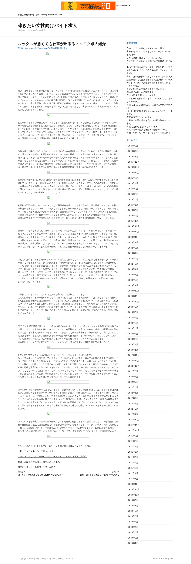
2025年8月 (133, 183)
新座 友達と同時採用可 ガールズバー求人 (39, 461)
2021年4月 (133, 462)
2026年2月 (133, 151)
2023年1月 (133, 350)
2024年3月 (133, 274)
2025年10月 (133, 172)
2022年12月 (133, 355)
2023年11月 (133, 296)
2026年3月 (133, 146)
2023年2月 (133, 344)
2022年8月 (133, 376)
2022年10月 (133, 366)
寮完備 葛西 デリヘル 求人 (139, 117)
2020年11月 (133, 489)
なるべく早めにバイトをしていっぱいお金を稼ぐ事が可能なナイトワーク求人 (54, 446)
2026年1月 (133, 156)
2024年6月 (133, 258)
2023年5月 (133, 328)
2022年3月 (133, 403)
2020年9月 (133, 500)
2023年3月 (133, 339)
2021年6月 (133, 452)
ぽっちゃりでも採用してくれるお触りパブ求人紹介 (40, 473)
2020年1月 (133, 543)
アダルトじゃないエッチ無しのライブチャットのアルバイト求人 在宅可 (52, 456)
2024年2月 (133, 280)
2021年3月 (133, 468)
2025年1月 (133, 221)
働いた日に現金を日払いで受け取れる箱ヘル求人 (149, 67)
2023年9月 (133, 307)
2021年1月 (133, 478)
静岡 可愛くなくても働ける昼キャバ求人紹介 (148, 133)
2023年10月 (133, 301)
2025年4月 (133, 205)
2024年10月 (133, 237)
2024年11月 (133, 231)
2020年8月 (133, 505)
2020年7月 (133, 511)
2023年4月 (133, 333)
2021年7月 (133, 446)
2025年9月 (133, 178)
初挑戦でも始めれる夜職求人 (140, 92)
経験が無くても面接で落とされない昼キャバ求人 (149, 79)
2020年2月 (133, 538)
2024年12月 (133, 226)
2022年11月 (133, 360)
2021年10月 (133, 430)
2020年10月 (133, 495)
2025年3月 (133, 210)
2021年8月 (133, 441)
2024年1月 (133, 285)
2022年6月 (133, 387)
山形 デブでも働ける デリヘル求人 (35, 451)
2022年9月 (133, 371)
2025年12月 (133, 162)
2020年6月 (133, 516)
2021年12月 (133, 419)
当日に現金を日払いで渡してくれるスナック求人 (149, 76)
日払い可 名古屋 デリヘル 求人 (141, 95)
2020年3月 (133, 532)
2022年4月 (133, 398)
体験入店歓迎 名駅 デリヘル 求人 (142, 126)
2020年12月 (133, 484)
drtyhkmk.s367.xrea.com (36, 48)
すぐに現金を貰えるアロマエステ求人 (144, 58)
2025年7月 (133, 189)
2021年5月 (133, 457)
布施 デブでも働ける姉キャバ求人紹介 (145, 48)
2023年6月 (133, 323)
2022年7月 (133, 382)
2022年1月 (133, 414)
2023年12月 (133, 291)
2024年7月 (133, 253)
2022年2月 (133, 409)
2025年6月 (133, 194)
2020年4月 (133, 527)
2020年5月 (133, 521)
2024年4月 (133, 269)
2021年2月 (133, 473)
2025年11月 (133, 167)
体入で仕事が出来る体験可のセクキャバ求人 (147, 130)
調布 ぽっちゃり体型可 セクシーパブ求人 (99, 473)
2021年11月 (133, 425)
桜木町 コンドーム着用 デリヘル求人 (37, 467)
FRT (171, 558)
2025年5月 (133, 199)
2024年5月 (133, 264)
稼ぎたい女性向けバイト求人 (47, 25)
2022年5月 (133, 393)
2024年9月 (133, 242)
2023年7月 (133, 317)
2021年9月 (133, 436)
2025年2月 (133, 215)
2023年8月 (133, 312)
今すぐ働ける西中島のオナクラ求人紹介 (145, 89)
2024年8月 (133, 248)
